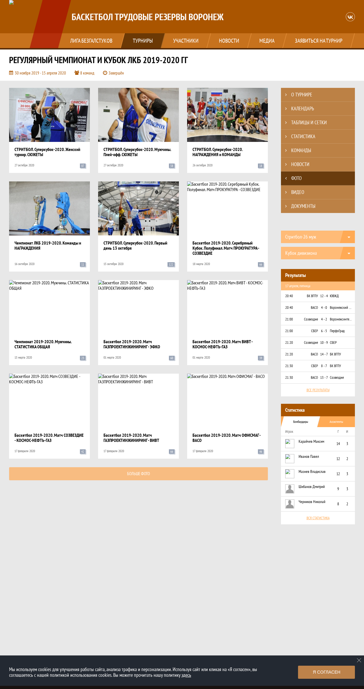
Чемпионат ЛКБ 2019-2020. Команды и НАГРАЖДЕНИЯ (48, 245)
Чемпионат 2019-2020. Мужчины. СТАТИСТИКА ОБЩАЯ (43, 344)
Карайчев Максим (311, 441)
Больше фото (138, 473)
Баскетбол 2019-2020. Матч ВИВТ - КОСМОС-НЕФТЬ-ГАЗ (223, 344)
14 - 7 (324, 354)
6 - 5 (324, 330)
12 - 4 (324, 295)
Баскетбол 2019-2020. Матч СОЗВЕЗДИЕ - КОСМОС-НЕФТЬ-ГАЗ (49, 438)
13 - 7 (324, 377)
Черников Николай (312, 501)
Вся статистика (318, 518)
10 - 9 (324, 342)
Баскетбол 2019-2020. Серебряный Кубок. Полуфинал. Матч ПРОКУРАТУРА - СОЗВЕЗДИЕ (226, 248)
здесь (186, 675)
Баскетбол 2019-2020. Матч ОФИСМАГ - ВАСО (226, 438)
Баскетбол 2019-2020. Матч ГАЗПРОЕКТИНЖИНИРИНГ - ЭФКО (132, 344)
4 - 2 (324, 319)
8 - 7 (324, 365)
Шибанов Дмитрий (312, 486)
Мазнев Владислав (312, 471)
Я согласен (326, 672)
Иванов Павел (309, 456)
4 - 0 (324, 307)
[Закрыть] (359, 660)
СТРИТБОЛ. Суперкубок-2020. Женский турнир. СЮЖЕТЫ (47, 152)
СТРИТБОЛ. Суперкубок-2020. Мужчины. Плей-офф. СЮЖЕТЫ (137, 152)
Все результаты (318, 390)
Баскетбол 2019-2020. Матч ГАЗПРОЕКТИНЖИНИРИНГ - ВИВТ (131, 438)
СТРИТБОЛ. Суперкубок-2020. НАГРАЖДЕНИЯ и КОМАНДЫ (218, 152)
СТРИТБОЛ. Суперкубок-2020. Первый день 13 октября (135, 245)
